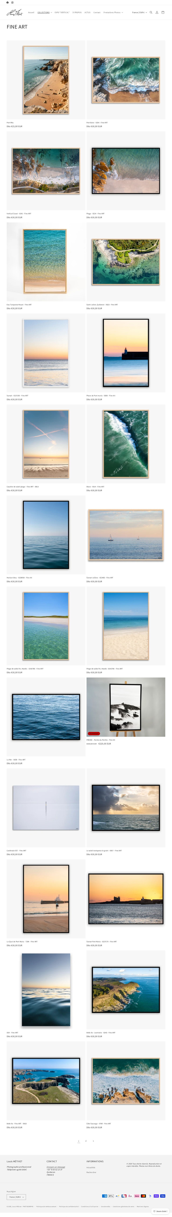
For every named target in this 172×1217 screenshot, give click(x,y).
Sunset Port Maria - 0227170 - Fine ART (102, 942)
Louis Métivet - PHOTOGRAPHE (22, 1206)
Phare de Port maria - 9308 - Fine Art (101, 396)
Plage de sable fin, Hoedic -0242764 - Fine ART (105, 669)
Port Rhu (10, 123)
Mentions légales (143, 1206)
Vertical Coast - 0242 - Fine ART (19, 214)
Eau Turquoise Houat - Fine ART (19, 305)
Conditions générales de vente (123, 1206)
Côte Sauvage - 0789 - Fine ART (99, 1124)
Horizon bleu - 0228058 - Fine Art (19, 578)
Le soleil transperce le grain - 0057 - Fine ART (104, 851)
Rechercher (91, 1172)
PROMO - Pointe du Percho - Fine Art (101, 740)
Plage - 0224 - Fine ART (96, 214)
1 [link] (78, 1141)
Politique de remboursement (46, 1206)
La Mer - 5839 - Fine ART (16, 760)
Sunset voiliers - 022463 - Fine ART (100, 578)
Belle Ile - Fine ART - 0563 (16, 1124)
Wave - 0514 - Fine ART (95, 487)
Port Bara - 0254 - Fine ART (97, 123)
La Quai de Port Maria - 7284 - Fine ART (22, 942)
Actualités (91, 1167)
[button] (44, 12)
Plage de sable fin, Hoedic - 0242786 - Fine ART (25, 669)
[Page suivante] (93, 1141)
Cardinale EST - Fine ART (16, 851)
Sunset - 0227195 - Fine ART (17, 396)
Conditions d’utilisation (89, 1206)
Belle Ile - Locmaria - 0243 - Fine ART (101, 1033)
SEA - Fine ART (12, 1033)
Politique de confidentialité (69, 1206)
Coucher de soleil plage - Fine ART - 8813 (23, 487)
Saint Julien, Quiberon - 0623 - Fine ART (102, 305)
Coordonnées (105, 1206)
